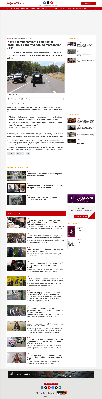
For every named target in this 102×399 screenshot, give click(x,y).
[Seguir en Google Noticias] (63, 99)
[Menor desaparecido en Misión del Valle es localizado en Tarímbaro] (16, 253)
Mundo (27, 8)
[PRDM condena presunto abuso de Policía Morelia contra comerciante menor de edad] (16, 282)
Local (11, 8)
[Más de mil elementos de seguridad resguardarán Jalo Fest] (16, 200)
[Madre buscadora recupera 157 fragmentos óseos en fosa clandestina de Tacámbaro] (16, 239)
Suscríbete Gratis (81, 216)
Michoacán (20, 153)
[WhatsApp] (16, 99)
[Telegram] (19, 99)
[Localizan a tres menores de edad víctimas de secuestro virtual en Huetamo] (72, 127)
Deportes (75, 8)
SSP (28, 153)
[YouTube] (51, 2)
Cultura (56, 8)
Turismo (69, 8)
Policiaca (17, 8)
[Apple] (56, 387)
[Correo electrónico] (22, 99)
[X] (48, 2)
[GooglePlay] (60, 387)
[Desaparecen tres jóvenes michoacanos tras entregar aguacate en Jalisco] (16, 188)
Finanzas (33, 8)
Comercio (11, 153)
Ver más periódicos (88, 3)
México (23, 8)
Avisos (81, 8)
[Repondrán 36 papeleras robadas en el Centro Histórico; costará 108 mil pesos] (16, 297)
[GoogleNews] (52, 387)
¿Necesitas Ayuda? (51, 383)
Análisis (39, 8)
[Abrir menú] (7, 9)
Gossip (51, 8)
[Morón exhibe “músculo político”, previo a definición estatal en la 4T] (72, 134)
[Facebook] (44, 2)
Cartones (45, 8)
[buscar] (95, 9)
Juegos (86, 8)
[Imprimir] (29, 99)
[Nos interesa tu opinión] (51, 374)
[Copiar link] (26, 99)
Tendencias (63, 8)
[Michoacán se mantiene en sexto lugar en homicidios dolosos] (16, 176)
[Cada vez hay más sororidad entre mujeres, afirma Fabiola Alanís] (16, 328)
